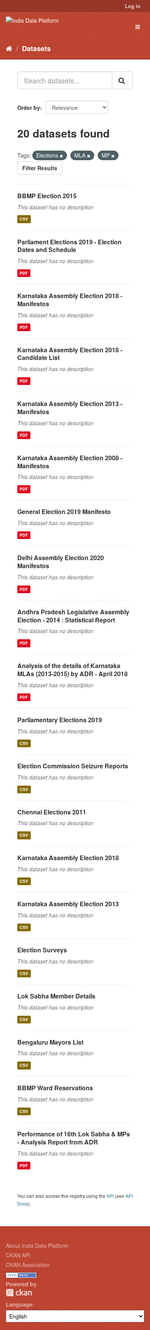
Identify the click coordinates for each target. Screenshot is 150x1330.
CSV (24, 219)
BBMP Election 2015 (47, 195)
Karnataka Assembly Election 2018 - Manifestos (69, 299)
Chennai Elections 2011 (51, 812)
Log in (132, 6)
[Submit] (122, 80)
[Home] (9, 48)
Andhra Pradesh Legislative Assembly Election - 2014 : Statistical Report (73, 615)
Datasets (36, 48)
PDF (24, 273)
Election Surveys (42, 949)
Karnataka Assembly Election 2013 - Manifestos (69, 407)
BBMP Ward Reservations (55, 1087)
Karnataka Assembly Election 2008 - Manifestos (69, 461)
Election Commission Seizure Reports (72, 765)
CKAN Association (28, 1265)
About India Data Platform (37, 1245)
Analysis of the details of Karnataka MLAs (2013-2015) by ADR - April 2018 (72, 669)
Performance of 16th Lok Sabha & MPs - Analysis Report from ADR (73, 1137)
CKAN (19, 1293)
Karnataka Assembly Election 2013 (68, 903)
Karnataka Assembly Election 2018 (68, 857)
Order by (28, 107)
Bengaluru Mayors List (50, 1042)
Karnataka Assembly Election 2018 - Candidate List (69, 353)
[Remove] (61, 156)
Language (19, 1304)
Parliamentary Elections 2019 (59, 719)
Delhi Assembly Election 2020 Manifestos (60, 561)
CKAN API (18, 1255)
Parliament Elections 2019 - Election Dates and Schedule (69, 245)
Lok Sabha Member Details (56, 996)
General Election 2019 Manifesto (64, 511)
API (110, 1195)
